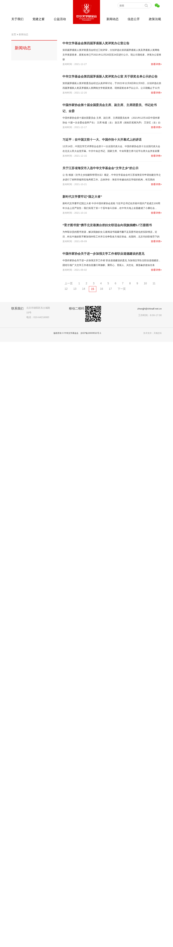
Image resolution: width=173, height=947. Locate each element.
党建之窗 (38, 19)
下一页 (122, 288)
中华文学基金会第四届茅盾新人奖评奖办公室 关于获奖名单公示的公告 (110, 76)
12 (66, 288)
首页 (13, 34)
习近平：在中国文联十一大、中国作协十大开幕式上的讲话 (102, 139)
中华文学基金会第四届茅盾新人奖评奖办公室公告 (96, 43)
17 (110, 288)
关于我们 (17, 19)
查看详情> (156, 64)
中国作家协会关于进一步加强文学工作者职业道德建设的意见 (104, 253)
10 (145, 283)
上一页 (69, 283)
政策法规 (155, 19)
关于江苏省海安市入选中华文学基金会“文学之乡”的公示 (101, 168)
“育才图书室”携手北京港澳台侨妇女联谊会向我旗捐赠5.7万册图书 (107, 225)
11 (154, 283)
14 (83, 288)
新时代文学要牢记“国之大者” (82, 196)
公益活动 (60, 19)
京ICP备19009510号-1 (90, 333)
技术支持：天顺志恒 (152, 333)
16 (101, 288)
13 (74, 288)
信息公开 (134, 19)
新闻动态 (112, 19)
